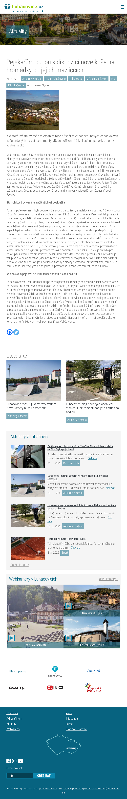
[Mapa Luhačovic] (63, 744)
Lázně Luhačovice (55, 78)
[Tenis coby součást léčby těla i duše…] (28, 548)
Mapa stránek (65, 788)
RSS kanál (78, 788)
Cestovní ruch (71, 463)
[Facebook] (10, 332)
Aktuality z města (32, 78)
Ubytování (12, 713)
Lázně (69, 724)
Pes (113, 78)
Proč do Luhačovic (76, 729)
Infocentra (72, 718)
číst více (92, 458)
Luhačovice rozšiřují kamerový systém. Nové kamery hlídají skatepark (31, 406)
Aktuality (18, 31)
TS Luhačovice (16, 85)
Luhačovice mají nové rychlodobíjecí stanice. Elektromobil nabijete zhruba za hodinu (92, 408)
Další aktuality (19, 565)
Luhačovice (76, 78)
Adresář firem (14, 718)
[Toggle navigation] (121, 6)
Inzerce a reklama (48, 788)
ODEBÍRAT (44, 776)
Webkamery (13, 729)
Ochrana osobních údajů (95, 788)
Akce (69, 713)
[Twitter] (16, 332)
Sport (65, 552)
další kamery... (108, 579)
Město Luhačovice (96, 78)
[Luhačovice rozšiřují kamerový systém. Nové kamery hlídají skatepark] (33, 380)
